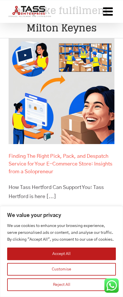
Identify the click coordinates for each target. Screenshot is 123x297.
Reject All (61, 285)
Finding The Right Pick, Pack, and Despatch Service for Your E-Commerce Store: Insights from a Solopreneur (60, 164)
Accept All (61, 254)
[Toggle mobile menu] (108, 11)
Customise (61, 269)
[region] (61, 251)
